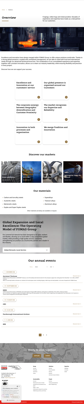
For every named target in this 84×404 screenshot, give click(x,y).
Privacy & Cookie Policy (77, 402)
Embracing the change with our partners (40, 389)
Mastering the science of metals (38, 382)
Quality (66, 371)
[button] (11, 400)
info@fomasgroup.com (9, 377)
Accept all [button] (6, 397)
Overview (34, 368)
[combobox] (17, 386)
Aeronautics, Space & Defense (54, 374)
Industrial (50, 373)
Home (3, 9)
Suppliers (37, 355)
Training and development (53, 382)
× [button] (19, 386)
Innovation (66, 369)
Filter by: (31, 266)
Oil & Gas (50, 371)
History (34, 373)
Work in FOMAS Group (53, 384)
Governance (35, 371)
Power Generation (52, 369)
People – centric (36, 387)
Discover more (5, 180)
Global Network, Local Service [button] (15, 250)
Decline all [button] (15, 397)
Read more (12, 394)
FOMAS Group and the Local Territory (39, 390)
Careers (47, 355)
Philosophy (35, 369)
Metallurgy (66, 368)
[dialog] (11, 394)
